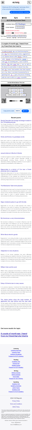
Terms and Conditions (16, 404)
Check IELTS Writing (20, 12)
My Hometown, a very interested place (13, 218)
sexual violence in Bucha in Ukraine (11, 153)
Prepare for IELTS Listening (16, 356)
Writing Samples (16, 374)
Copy (26, 111)
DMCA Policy (16, 407)
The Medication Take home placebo (12, 186)
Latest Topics (16, 387)
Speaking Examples (16, 386)
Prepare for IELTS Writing (16, 378)
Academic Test (16, 361)
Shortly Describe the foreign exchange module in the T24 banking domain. (16, 121)
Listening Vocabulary (16, 354)
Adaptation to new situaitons (10, 251)
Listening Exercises (16, 350)
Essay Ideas (16, 376)
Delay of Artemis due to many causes (12, 283)
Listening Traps (16, 352)
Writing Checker (16, 372)
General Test (16, 363)
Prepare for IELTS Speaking (16, 391)
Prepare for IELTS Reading (16, 367)
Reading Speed (16, 365)
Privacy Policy (16, 401)
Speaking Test (16, 384)
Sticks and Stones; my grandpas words (12, 137)
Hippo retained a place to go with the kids (13, 202)
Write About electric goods (9, 234)
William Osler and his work (9, 267)
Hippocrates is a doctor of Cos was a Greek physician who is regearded (16, 170)
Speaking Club (16, 389)
